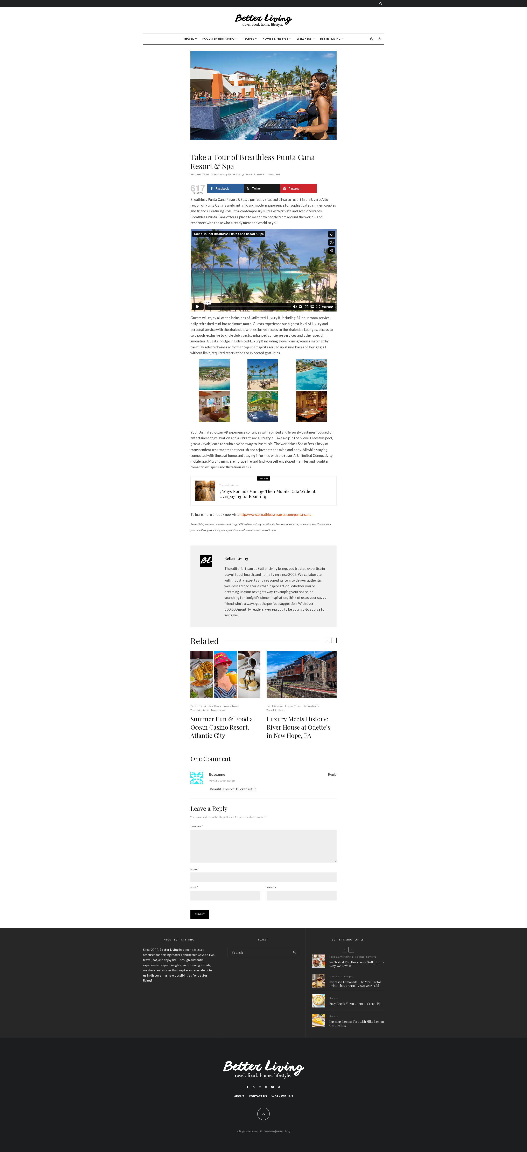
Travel (188, 38)
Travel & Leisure (255, 174)
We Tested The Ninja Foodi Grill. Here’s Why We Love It (356, 964)
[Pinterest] (266, 1087)
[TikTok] (279, 1087)
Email (194, 887)
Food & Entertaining (218, 38)
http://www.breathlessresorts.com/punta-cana (275, 514)
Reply (332, 774)
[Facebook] (247, 1087)
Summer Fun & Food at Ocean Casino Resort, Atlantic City (222, 727)
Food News (335, 976)
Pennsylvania (311, 706)
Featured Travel (199, 174)
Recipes (248, 38)
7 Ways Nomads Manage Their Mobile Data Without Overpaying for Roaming (267, 494)
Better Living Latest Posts (205, 706)
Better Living (330, 38)
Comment (196, 826)
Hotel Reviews (275, 706)
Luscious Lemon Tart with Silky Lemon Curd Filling (356, 1023)
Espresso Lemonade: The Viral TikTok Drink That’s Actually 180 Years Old (355, 983)
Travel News (218, 710)
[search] (294, 952)
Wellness (304, 38)
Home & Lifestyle (275, 38)
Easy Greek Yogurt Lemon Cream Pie (355, 1003)
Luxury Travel (231, 706)
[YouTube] (272, 1087)
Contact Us (258, 1096)
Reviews (371, 956)
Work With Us (282, 1096)
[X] (253, 1087)
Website (271, 887)
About (239, 1096)
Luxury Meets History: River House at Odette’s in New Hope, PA (298, 727)
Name (194, 869)
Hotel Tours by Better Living (227, 174)
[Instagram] (260, 1087)
